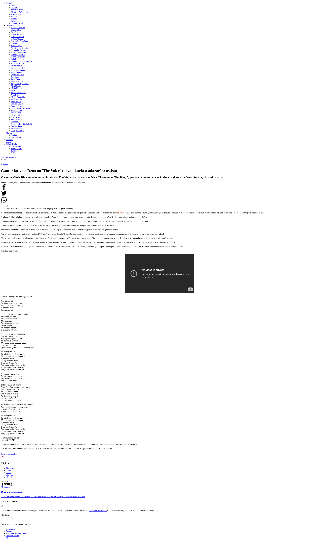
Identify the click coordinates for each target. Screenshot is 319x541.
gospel (8, 470)
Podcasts (9, 140)
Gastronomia (16, 146)
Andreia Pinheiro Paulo (20, 48)
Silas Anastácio (17, 115)
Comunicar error (12, 536)
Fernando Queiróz (18, 68)
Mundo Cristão (17, 10)
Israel (13, 5)
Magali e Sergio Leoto (20, 84)
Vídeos (14, 19)
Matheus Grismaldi (18, 93)
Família (14, 16)
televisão (9, 477)
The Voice (120, 213)
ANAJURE (15, 117)
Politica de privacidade (98, 511)
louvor (8, 473)
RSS (8, 538)
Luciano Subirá (17, 81)
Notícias (14, 7)
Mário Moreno (16, 88)
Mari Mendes (16, 86)
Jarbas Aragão (16, 46)
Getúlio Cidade (17, 39)
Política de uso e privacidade (17, 533)
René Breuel (16, 102)
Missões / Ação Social (19, 12)
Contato (9, 531)
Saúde (13, 153)
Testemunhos (16, 14)
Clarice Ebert (16, 30)
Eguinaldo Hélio (17, 75)
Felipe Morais (16, 66)
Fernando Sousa (17, 63)
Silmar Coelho (16, 110)
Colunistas (10, 25)
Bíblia (8, 142)
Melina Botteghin (18, 97)
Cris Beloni (15, 32)
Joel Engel (15, 77)
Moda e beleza (16, 149)
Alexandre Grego (18, 50)
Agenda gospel (17, 23)
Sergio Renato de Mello (20, 108)
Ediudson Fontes (17, 59)
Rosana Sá (15, 122)
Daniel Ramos (16, 34)
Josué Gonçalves (17, 79)
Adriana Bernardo (18, 28)
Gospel (9, 3)
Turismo (14, 151)
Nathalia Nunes (17, 43)
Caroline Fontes (17, 126)
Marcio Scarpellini (18, 128)
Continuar (5, 515)
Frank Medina (16, 72)
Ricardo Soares (17, 104)
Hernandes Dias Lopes (20, 41)
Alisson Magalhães (18, 52)
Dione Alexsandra (18, 57)
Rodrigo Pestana (17, 106)
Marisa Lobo (16, 90)
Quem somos (11, 529)
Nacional (14, 135)
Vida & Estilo (11, 144)
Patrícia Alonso (17, 99)
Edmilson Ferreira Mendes (21, 61)
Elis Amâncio (16, 119)
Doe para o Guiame (8, 157)
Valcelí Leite (16, 113)
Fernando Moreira (18, 70)
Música (9, 133)
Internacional (16, 137)
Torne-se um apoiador (9, 454)
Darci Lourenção (17, 37)
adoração (9, 475)
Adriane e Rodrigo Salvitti (21, 124)
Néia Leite (15, 95)
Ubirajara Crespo (17, 131)
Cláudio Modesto (18, 54)
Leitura (14, 21)
